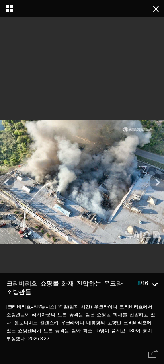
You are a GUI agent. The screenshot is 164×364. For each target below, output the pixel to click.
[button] (157, 182)
